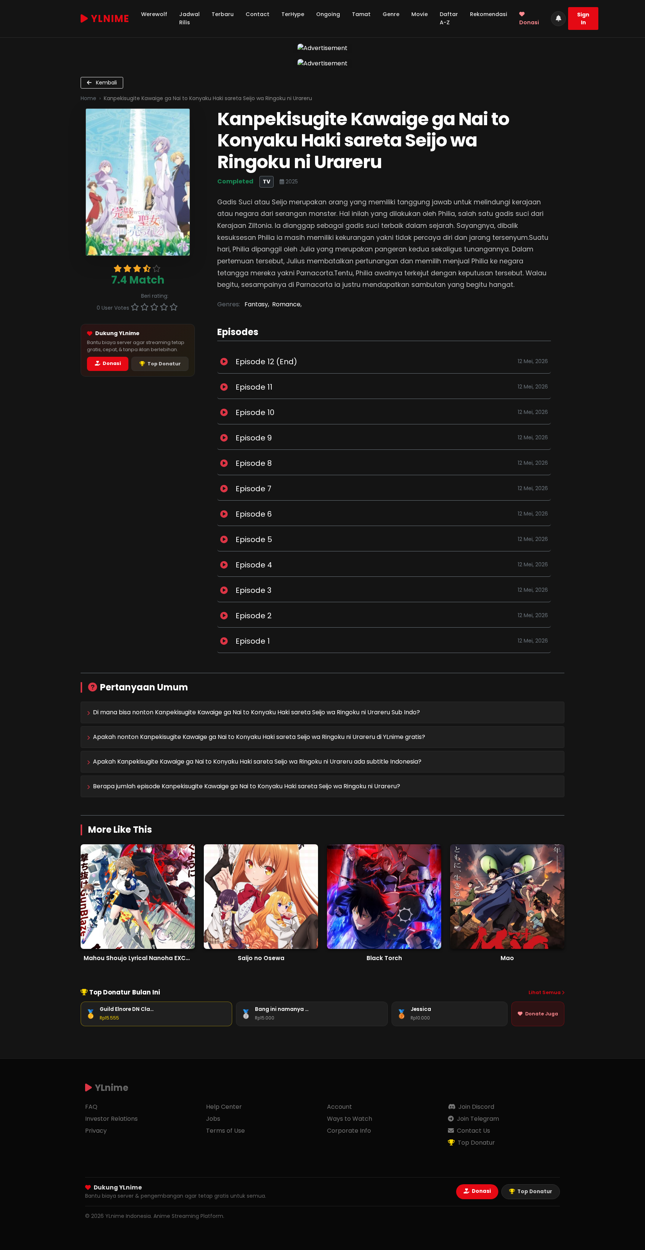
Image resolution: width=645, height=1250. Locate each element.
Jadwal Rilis (189, 18)
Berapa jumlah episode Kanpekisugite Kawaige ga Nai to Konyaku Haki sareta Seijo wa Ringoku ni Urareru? (246, 786)
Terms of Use (225, 1130)
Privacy (96, 1130)
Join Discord (475, 1106)
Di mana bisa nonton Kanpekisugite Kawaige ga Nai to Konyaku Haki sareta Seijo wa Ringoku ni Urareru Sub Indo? (256, 712)
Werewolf (154, 14)
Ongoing (328, 14)
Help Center (224, 1106)
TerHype (292, 14)
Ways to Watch (349, 1118)
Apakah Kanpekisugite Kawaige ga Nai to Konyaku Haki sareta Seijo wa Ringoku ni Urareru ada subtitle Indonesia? (257, 761)
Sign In (583, 18)
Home (88, 98)
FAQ (91, 1106)
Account (339, 1106)
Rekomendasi (488, 14)
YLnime (110, 18)
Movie (419, 14)
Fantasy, (256, 304)
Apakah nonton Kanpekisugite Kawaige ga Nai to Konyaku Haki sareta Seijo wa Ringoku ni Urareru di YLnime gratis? (259, 737)
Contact (257, 14)
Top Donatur (163, 364)
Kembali (105, 82)
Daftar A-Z (449, 18)
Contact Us (472, 1130)
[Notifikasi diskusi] (558, 18)
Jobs (213, 1118)
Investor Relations (111, 1118)
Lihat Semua (545, 992)
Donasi (529, 22)
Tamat (361, 14)
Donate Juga (541, 1014)
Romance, (287, 304)
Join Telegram (477, 1118)
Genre (391, 14)
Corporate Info (349, 1130)
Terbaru (223, 14)
